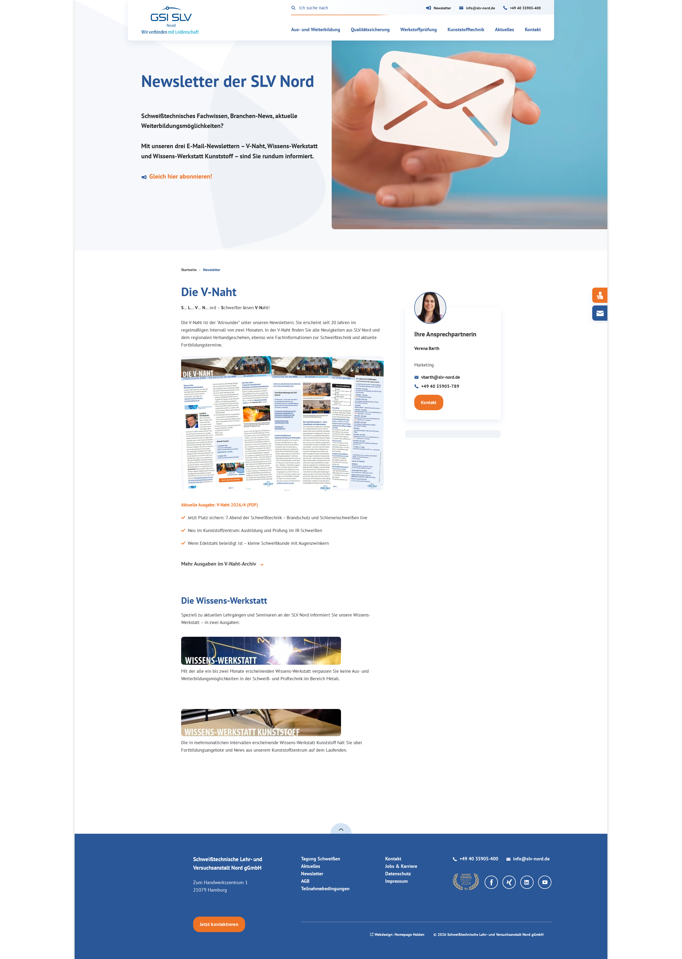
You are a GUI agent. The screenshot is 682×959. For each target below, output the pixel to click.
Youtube (544, 882)
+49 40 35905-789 (440, 386)
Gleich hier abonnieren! (180, 176)
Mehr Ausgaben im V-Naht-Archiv (218, 564)
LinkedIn (527, 882)
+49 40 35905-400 (525, 8)
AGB (305, 881)
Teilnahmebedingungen (325, 888)
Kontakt (429, 402)
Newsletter (442, 8)
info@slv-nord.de (480, 8)
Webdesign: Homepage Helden (399, 934)
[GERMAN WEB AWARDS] (466, 881)
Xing (509, 882)
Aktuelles (310, 866)
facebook (491, 882)
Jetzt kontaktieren (219, 924)
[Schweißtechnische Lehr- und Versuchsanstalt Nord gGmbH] (170, 20)
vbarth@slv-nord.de (440, 377)
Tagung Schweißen (320, 859)
